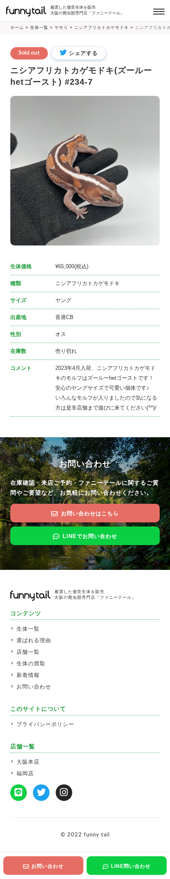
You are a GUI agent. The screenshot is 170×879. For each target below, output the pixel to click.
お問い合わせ (34, 686)
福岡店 (25, 773)
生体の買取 (31, 663)
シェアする (83, 53)
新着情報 (28, 675)
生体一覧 (28, 628)
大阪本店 (28, 762)
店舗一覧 (28, 652)
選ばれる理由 (34, 640)
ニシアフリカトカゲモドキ (87, 283)
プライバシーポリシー (45, 724)
